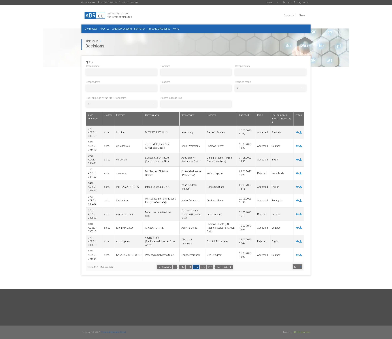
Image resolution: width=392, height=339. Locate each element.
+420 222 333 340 (109, 2)
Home (176, 28)
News (302, 15)
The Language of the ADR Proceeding (106, 97)
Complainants (242, 66)
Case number (93, 66)
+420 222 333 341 (130, 2)
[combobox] (272, 2)
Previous (165, 267)
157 (218, 267)
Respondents (93, 82)
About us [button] (104, 28)
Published (244, 115)
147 (210, 267)
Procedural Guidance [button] (159, 28)
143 (182, 267)
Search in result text (171, 97)
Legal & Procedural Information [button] (128, 28)
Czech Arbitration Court (113, 332)
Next (226, 267)
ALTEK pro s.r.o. (302, 332)
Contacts (289, 15)
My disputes (91, 28)
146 (203, 267)
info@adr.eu (89, 2)
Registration (302, 2)
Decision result (243, 82)
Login (288, 2)
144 (189, 267)
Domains (165, 66)
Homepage (92, 41)
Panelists (165, 82)
